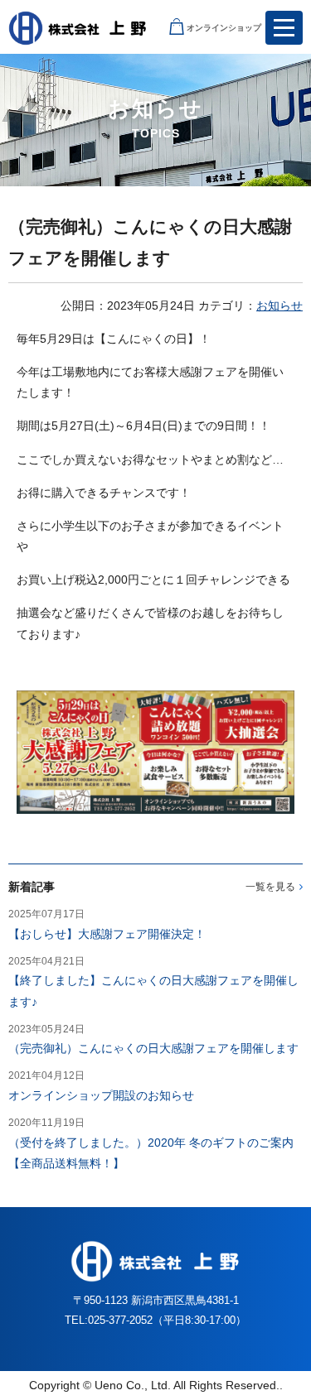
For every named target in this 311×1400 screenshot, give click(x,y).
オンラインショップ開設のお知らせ (101, 1095)
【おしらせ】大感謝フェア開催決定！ (107, 934)
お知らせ (279, 305)
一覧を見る (270, 886)
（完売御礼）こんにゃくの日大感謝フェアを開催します (153, 1048)
